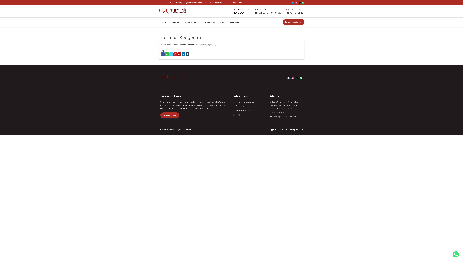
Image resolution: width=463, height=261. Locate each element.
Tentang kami (209, 22)
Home (163, 22)
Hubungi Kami (191, 22)
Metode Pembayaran (245, 102)
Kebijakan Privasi (243, 110)
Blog (222, 22)
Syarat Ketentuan (243, 106)
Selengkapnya (170, 115)
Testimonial (234, 22)
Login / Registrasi (293, 22)
